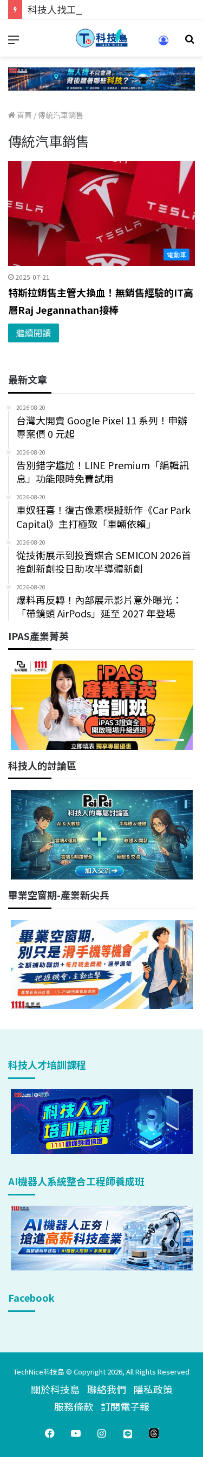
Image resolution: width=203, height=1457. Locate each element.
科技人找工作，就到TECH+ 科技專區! (109, 9)
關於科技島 (55, 1389)
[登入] (163, 44)
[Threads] (154, 1433)
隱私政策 (153, 1389)
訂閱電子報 (125, 1406)
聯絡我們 (106, 1389)
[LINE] (128, 1433)
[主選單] (13, 42)
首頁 (23, 114)
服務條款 (73, 1406)
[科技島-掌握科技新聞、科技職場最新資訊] (102, 38)
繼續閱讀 (33, 332)
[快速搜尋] (189, 42)
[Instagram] (102, 1433)
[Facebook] (50, 1433)
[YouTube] (76, 1433)
